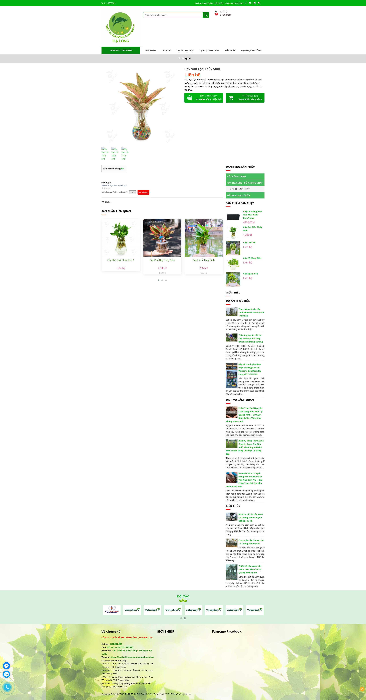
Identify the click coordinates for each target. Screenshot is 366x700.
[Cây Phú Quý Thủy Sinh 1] (121, 238)
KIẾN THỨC (219, 3)
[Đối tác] (112, 610)
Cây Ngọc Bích (250, 273)
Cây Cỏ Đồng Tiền (252, 258)
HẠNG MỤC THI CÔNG (234, 3)
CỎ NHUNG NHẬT (241, 188)
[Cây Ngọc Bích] (233, 279)
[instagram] (259, 3)
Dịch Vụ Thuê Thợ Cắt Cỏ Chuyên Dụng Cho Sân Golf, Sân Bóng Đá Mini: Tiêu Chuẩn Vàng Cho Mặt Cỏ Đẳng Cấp (245, 447)
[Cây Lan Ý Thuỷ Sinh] (204, 238)
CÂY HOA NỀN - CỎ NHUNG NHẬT (245, 182)
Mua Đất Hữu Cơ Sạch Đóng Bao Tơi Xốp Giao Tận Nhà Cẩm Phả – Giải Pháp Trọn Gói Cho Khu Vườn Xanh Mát (244, 480)
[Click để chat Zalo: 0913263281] (6, 674)
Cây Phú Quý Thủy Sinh (162, 260)
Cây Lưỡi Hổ (249, 242)
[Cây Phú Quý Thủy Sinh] (162, 238)
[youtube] (250, 3)
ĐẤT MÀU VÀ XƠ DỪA (238, 195)
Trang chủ (186, 58)
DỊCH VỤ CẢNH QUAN (204, 3)
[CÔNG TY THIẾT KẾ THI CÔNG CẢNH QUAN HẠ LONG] (121, 26)
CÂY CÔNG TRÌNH (236, 176)
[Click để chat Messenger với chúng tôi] (6, 665)
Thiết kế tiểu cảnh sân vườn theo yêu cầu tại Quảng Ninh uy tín (249, 569)
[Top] (362, 689)
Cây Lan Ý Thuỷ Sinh (204, 260)
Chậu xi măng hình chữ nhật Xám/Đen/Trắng (252, 214)
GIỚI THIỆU (150, 50)
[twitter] (255, 3)
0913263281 (110, 3)
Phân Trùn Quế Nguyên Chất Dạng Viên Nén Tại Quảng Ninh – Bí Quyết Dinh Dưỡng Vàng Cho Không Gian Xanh (244, 415)
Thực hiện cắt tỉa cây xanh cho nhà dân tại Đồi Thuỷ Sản (251, 312)
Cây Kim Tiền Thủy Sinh (252, 229)
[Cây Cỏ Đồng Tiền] (233, 263)
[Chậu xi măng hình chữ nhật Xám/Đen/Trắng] (233, 217)
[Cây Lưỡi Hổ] (233, 248)
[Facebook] (246, 3)
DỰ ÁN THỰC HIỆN (185, 50)
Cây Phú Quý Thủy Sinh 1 (120, 260)
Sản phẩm (166, 50)
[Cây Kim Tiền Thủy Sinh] (233, 232)
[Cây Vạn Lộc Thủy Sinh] (142, 106)
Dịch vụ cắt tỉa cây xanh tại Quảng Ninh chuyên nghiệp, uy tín (250, 517)
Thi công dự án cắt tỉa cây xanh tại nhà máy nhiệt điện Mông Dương (250, 338)
